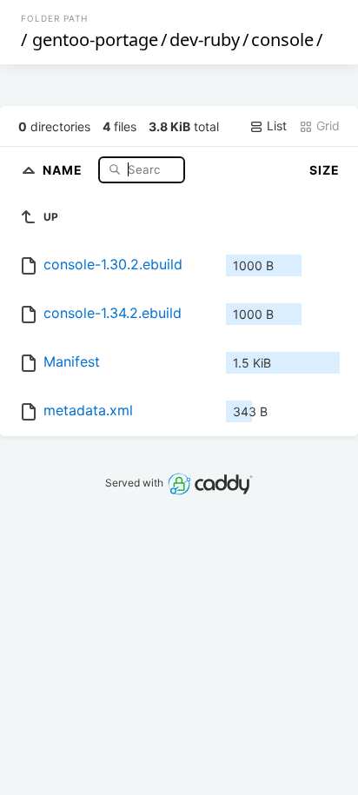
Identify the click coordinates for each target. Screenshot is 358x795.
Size (324, 169)
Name (64, 169)
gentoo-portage (95, 39)
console (282, 39)
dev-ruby (204, 39)
